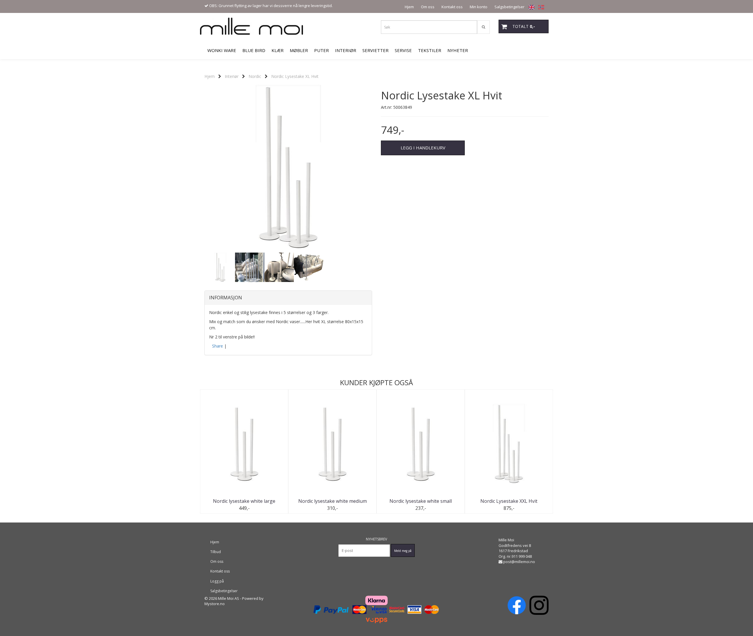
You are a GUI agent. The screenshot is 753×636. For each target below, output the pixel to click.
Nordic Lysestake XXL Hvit (508, 501)
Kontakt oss (452, 6)
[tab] (288, 298)
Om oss (427, 6)
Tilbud (215, 551)
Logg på (217, 581)
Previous (197, 167)
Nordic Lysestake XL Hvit (295, 76)
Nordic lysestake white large (244, 501)
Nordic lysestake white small (420, 501)
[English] (530, 7)
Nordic (255, 76)
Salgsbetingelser (509, 6)
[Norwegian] (539, 7)
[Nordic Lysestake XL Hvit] (288, 167)
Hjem (409, 6)
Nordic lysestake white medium (332, 501)
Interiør (232, 76)
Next (380, 167)
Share (217, 346)
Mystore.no (214, 603)
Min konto (478, 6)
